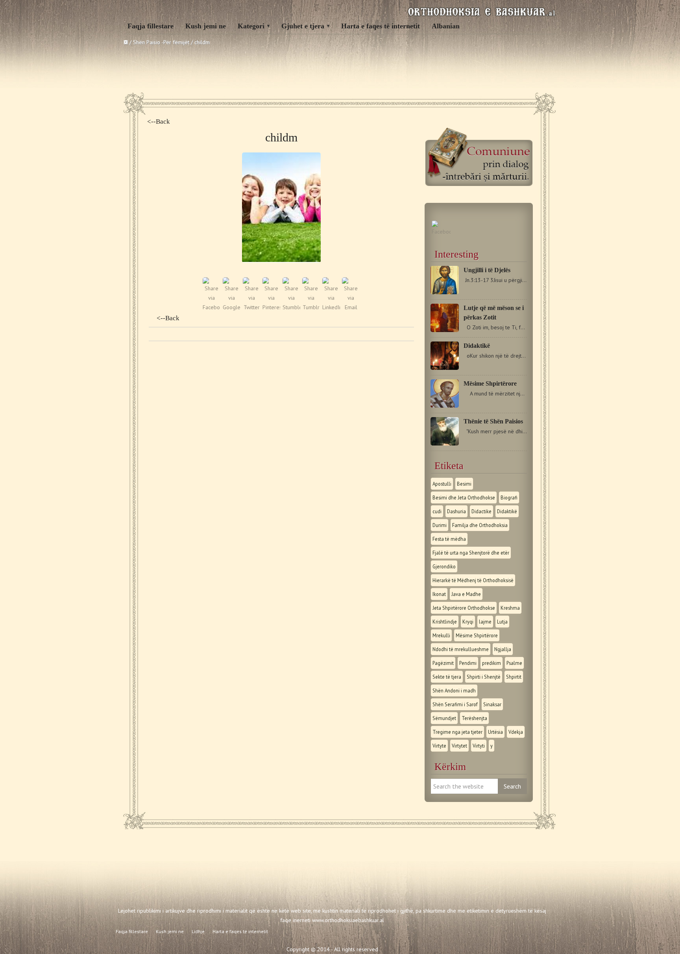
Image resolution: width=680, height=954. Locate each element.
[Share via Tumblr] (311, 307)
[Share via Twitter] (252, 307)
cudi (437, 511)
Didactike (481, 511)
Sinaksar (492, 704)
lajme (485, 621)
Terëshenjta (474, 718)
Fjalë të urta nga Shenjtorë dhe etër (470, 552)
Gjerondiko (444, 566)
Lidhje (198, 931)
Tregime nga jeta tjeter (457, 732)
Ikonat (439, 594)
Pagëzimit (443, 663)
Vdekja (515, 732)
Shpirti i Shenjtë (484, 677)
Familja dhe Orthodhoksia (480, 525)
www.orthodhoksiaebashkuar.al (348, 920)
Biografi (509, 497)
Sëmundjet (444, 718)
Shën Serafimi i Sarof (455, 704)
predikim (491, 663)
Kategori (251, 26)
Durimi (439, 525)
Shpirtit (513, 677)
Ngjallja (502, 649)
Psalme (514, 663)
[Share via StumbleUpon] (291, 307)
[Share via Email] (351, 307)
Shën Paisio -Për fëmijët (161, 42)
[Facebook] (441, 231)
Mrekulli (441, 635)
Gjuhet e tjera (302, 26)
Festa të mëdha (449, 539)
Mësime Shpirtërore (490, 383)
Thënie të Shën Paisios (493, 421)
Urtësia (495, 732)
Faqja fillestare (151, 26)
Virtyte (439, 745)
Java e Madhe (466, 594)
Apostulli (441, 484)
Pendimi (468, 663)
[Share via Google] (231, 307)
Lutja (502, 621)
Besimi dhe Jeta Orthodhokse (463, 497)
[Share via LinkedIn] (331, 307)
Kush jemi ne (205, 26)
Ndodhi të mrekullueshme (460, 649)
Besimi (464, 484)
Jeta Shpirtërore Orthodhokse (463, 608)
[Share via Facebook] (211, 307)
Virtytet (459, 745)
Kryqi (467, 621)
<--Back (158, 121)
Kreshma (510, 608)
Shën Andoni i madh (454, 690)
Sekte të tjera (446, 677)
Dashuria (456, 511)
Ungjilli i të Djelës (487, 270)
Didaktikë (477, 345)
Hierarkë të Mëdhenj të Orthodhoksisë (473, 580)
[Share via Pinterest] (271, 307)
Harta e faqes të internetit (380, 26)
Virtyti (479, 745)
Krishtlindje (444, 621)
